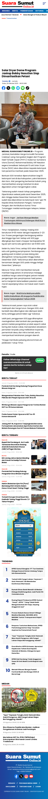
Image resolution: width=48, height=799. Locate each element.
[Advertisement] (24, 44)
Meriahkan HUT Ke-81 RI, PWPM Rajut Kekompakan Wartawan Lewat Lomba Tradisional (20, 739)
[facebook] (16, 778)
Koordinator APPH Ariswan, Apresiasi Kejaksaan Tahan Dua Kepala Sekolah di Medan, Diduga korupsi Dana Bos (27, 649)
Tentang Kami (25, 786)
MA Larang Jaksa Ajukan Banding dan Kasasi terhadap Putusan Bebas (15, 460)
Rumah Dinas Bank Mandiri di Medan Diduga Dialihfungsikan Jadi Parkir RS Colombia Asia (27, 591)
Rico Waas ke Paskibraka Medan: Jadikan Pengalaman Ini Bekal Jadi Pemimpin (21, 728)
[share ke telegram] (18, 89)
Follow (40, 360)
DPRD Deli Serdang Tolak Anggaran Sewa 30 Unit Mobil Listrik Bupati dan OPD (27, 661)
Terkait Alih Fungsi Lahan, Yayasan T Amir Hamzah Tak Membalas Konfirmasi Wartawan (27, 581)
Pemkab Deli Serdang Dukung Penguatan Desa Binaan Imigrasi (15, 472)
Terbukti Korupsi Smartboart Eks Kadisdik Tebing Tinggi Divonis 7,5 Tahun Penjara (15, 499)
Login (38, 786)
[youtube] (31, 778)
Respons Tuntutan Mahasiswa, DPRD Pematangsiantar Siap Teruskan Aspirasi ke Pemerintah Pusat (27, 627)
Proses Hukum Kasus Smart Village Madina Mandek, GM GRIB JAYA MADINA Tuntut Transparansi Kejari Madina (26, 616)
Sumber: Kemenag (24, 555)
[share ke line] (23, 89)
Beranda (6, 11)
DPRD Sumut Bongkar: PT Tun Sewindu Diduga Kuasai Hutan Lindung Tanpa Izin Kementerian (27, 571)
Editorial (39, 11)
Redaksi (5, 81)
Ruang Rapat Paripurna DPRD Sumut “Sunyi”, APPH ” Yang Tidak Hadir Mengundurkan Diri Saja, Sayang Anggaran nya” (27, 603)
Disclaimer (10, 786)
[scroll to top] (44, 785)
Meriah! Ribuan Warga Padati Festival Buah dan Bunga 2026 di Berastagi (25, 671)
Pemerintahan (26, 11)
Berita (15, 11)
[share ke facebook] (4, 89)
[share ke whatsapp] (13, 89)
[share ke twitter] (9, 89)
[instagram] (26, 778)
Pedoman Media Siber (28, 783)
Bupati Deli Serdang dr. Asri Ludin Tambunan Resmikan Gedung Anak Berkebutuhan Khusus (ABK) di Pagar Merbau (15, 445)
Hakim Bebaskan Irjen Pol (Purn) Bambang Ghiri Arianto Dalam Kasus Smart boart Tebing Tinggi (15, 486)
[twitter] (21, 778)
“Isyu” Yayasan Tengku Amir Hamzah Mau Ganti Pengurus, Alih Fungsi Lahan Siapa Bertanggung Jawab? (27, 638)
